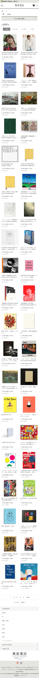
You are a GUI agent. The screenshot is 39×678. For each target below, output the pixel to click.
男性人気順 (15, 29)
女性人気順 (23, 29)
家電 (3, 632)
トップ (3, 11)
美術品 (4, 612)
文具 (3, 624)
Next (28, 597)
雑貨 (3, 628)
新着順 (32, 29)
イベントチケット (7, 640)
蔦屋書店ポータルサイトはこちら (19, 658)
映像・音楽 (5, 620)
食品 (3, 636)
